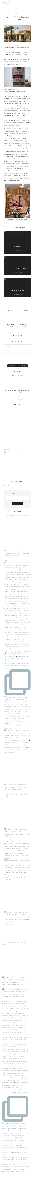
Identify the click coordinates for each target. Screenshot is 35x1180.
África (17, 13)
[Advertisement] (17, 425)
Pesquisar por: (17, 494)
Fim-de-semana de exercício (17, 268)
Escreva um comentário (17, 310)
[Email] (22, 399)
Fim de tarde (17, 247)
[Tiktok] (19, 399)
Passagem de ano (17, 290)
